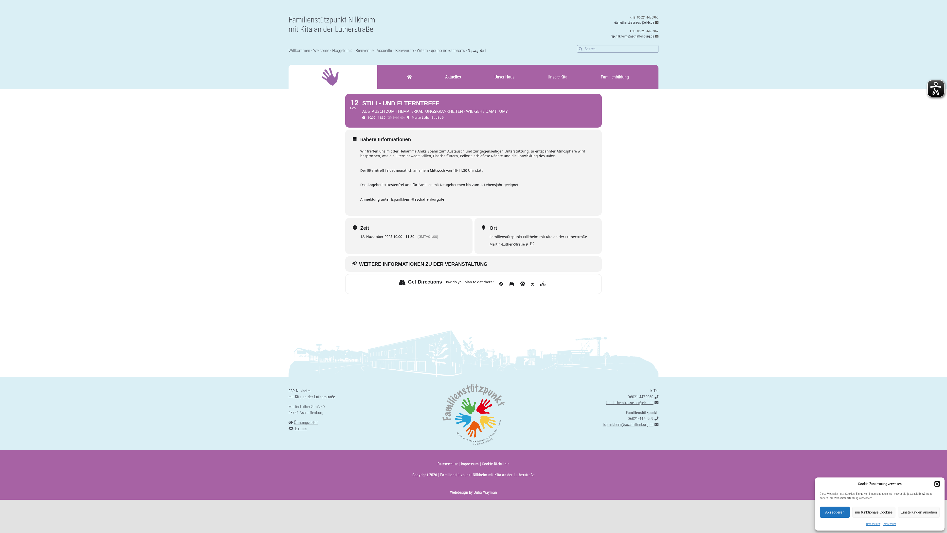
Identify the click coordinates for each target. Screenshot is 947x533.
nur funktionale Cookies (874, 512)
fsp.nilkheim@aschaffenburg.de (632, 36)
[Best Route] (501, 284)
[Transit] (523, 284)
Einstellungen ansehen (919, 512)
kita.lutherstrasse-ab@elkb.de (634, 22)
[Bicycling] (543, 284)
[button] (937, 483)
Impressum (889, 524)
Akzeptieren (834, 512)
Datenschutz (873, 524)
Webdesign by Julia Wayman (473, 492)
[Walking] (532, 284)
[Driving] (511, 284)
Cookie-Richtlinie (496, 464)
